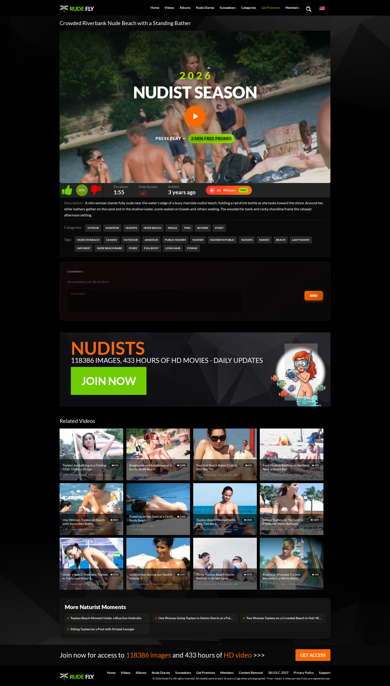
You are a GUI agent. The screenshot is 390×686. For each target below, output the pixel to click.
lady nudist (301, 239)
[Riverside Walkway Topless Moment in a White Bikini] (292, 588)
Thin (187, 227)
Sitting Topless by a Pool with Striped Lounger (102, 629)
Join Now (108, 380)
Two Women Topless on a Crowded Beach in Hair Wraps (285, 618)
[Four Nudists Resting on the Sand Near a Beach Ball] (292, 478)
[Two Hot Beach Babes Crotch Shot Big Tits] (225, 478)
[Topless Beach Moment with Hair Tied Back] (225, 533)
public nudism (175, 239)
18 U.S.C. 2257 (278, 672)
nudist (264, 239)
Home (155, 7)
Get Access (313, 655)
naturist (83, 248)
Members (292, 7)
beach (280, 239)
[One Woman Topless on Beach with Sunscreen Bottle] (92, 533)
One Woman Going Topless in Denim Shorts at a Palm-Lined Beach (197, 618)
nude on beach (88, 239)
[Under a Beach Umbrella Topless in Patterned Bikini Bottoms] (92, 588)
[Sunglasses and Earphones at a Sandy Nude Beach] (158, 478)
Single (172, 227)
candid (111, 239)
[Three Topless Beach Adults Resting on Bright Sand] (225, 588)
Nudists (131, 227)
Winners (229, 190)
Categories (248, 7)
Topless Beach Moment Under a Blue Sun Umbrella (105, 618)
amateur (151, 239)
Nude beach (152, 227)
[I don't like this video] (96, 189)
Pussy (219, 227)
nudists (247, 239)
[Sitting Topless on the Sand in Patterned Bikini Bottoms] (292, 533)
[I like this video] (68, 189)
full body (151, 248)
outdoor (131, 239)
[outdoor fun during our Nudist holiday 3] (158, 588)
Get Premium (270, 7)
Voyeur (93, 227)
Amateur (112, 227)
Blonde (202, 227)
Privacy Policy (304, 672)
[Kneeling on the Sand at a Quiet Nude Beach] (158, 533)
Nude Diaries (205, 7)
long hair (172, 248)
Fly (82, 8)
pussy (133, 248)
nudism (198, 239)
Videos (169, 7)
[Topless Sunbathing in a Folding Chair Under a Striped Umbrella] (92, 478)
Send (314, 295)
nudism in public (222, 239)
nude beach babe (109, 248)
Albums (185, 7)
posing (192, 248)
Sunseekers (228, 7)
